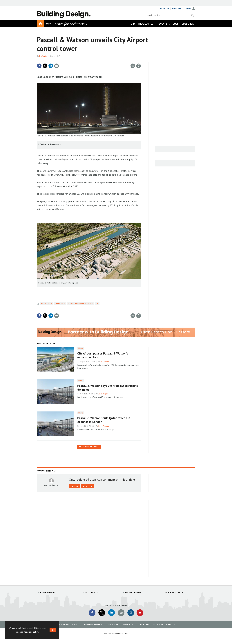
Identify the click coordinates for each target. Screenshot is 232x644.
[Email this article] (56, 65)
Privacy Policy (130, 624)
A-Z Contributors (133, 592)
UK (97, 303)
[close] (141, 60)
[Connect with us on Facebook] (92, 612)
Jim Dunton (43, 56)
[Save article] (138, 65)
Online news (60, 303)
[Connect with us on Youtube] (139, 612)
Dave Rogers (103, 394)
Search (192, 15)
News (80, 348)
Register (164, 9)
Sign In (187, 9)
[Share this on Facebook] (39, 65)
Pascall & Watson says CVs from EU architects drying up (107, 387)
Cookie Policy (113, 624)
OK (53, 630)
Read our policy (31, 631)
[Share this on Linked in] (50, 65)
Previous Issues (47, 592)
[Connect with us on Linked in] (111, 612)
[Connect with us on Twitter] (101, 612)
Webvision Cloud (122, 633)
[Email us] (121, 612)
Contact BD (157, 624)
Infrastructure (46, 303)
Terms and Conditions (92, 624)
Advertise (170, 624)
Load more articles (89, 447)
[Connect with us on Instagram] (130, 612)
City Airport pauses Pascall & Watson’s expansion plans (102, 355)
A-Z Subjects (91, 592)
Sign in (107, 60)
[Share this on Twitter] (45, 65)
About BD (144, 624)
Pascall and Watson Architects (80, 303)
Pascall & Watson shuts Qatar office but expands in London (103, 420)
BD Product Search (174, 592)
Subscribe (176, 9)
